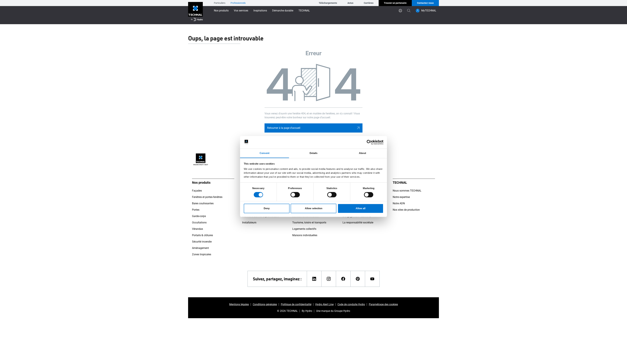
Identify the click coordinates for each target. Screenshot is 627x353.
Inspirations (260, 10)
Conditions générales (265, 304)
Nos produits (221, 10)
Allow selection (313, 208)
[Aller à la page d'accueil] (195, 12)
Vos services (241, 10)
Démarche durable (282, 10)
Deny (267, 208)
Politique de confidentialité (296, 304)
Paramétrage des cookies (383, 304)
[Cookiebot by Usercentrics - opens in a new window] (369, 142)
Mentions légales (239, 304)
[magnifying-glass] (409, 10)
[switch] (295, 194)
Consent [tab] (264, 153)
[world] (400, 10)
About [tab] (362, 153)
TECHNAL (304, 10)
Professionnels (238, 3)
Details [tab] (314, 153)
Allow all (360, 208)
